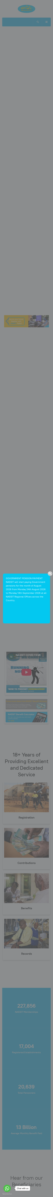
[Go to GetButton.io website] (7, 1194)
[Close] (50, 573)
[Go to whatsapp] (7, 1188)
